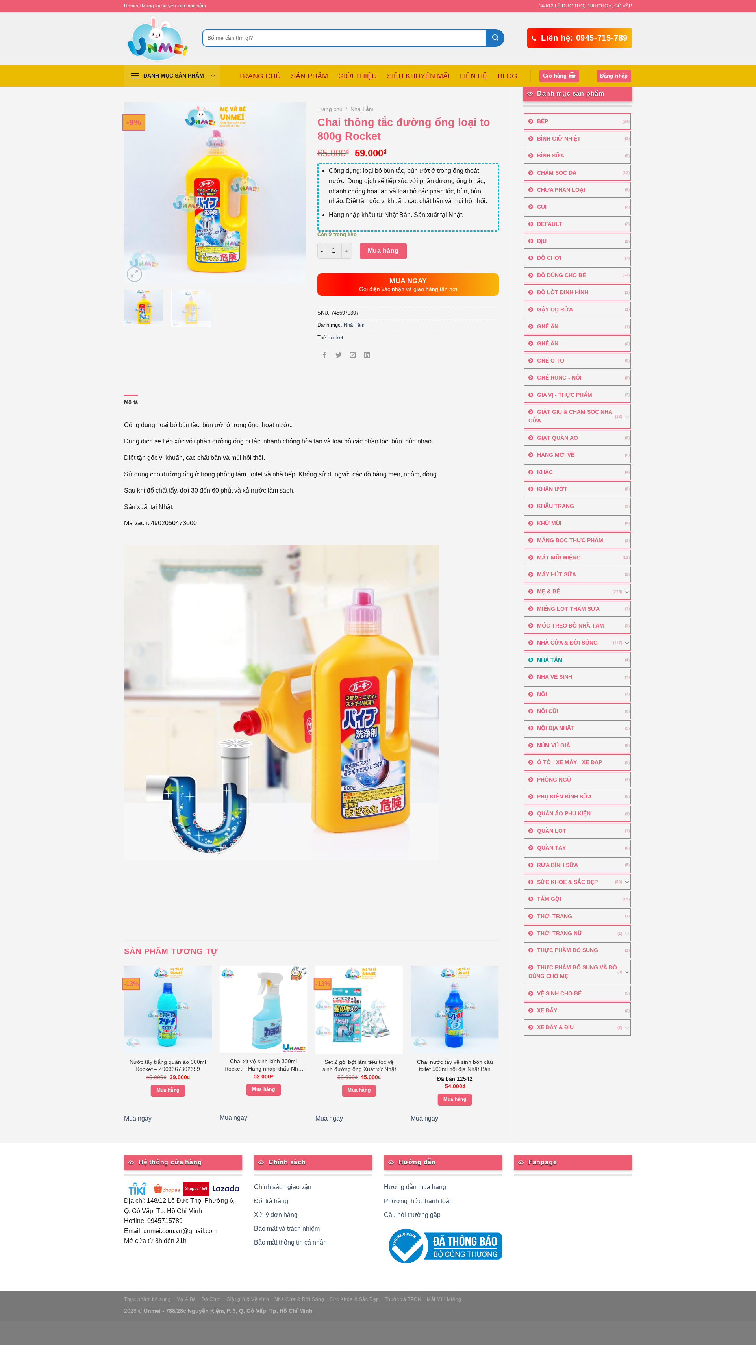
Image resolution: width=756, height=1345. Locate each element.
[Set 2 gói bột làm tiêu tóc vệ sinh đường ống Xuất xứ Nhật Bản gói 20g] (359, 1010)
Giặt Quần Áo (557, 438)
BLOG (507, 76)
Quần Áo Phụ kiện (564, 813)
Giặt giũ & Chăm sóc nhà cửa (570, 416)
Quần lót (551, 831)
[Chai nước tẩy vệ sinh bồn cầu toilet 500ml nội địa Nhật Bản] (454, 1010)
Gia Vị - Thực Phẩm (564, 395)
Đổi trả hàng (271, 1201)
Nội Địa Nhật (555, 728)
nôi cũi (547, 711)
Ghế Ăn (547, 326)
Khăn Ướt (552, 489)
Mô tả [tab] (131, 402)
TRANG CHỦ (260, 76)
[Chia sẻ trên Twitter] (338, 355)
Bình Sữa (550, 155)
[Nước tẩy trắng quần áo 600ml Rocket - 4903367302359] (168, 1010)
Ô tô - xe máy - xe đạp (569, 762)
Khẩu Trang (555, 506)
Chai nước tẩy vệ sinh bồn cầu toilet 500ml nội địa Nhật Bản (455, 1066)
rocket (336, 338)
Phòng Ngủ (554, 779)
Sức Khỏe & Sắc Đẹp (567, 882)
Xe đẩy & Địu (555, 1027)
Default (549, 224)
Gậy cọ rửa (555, 309)
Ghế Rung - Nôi (559, 377)
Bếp (542, 121)
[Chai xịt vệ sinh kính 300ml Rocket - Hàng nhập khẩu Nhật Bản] (264, 1009)
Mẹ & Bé (548, 591)
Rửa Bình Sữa (557, 865)
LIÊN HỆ (473, 76)
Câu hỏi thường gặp (412, 1215)
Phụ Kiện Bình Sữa (564, 796)
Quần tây (551, 848)
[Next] (292, 193)
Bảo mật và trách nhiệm (287, 1228)
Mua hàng (383, 250)
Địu (542, 241)
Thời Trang (554, 916)
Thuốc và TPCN (403, 1299)
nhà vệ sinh (554, 677)
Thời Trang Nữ (559, 933)
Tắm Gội (549, 899)
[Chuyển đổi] (627, 416)
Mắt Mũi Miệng (559, 557)
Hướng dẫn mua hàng (415, 1187)
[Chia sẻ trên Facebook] (324, 355)
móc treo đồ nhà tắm (570, 625)
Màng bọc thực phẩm (570, 540)
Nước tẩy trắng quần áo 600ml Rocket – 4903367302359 (168, 1066)
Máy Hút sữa (556, 574)
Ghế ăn (547, 343)
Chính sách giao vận (282, 1187)
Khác (545, 472)
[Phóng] (134, 274)
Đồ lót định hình (562, 292)
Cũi (542, 207)
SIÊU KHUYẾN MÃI (418, 76)
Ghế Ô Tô (550, 361)
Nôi (542, 694)
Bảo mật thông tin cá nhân (290, 1242)
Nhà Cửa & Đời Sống (567, 642)
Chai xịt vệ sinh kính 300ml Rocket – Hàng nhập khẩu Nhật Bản (263, 1065)
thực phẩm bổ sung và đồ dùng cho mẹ (572, 971)
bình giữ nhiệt (559, 138)
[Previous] (137, 193)
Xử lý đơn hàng (276, 1215)
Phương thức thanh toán (418, 1201)
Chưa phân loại (561, 190)
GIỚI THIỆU (357, 76)
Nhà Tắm (550, 660)
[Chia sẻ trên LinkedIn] (367, 355)
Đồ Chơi (549, 258)
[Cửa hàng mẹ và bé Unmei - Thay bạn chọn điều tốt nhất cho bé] (157, 39)
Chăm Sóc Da (556, 173)
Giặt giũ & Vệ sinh (247, 1299)
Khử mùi (549, 523)
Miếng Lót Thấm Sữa (568, 609)
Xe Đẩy (547, 1010)
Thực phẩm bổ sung (147, 1299)
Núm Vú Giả (553, 745)
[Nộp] (495, 38)
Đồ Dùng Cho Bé (561, 275)
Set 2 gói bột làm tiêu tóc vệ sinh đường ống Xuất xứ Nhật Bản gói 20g (359, 1066)
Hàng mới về (555, 455)
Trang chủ (330, 109)
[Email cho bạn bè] (352, 355)
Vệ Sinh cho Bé (559, 993)
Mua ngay (138, 1118)
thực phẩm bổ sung (567, 950)
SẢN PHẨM (309, 76)
